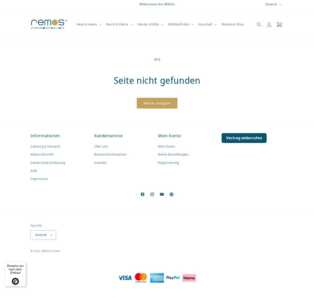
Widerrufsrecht (42, 154)
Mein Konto (166, 146)
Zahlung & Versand (45, 146)
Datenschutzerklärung (48, 162)
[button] (88, 24)
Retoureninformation (110, 154)
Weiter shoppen (157, 103)
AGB (34, 170)
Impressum (39, 178)
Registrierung (168, 162)
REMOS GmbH (51, 251)
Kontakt (100, 162)
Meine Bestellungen (173, 154)
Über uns (101, 146)
